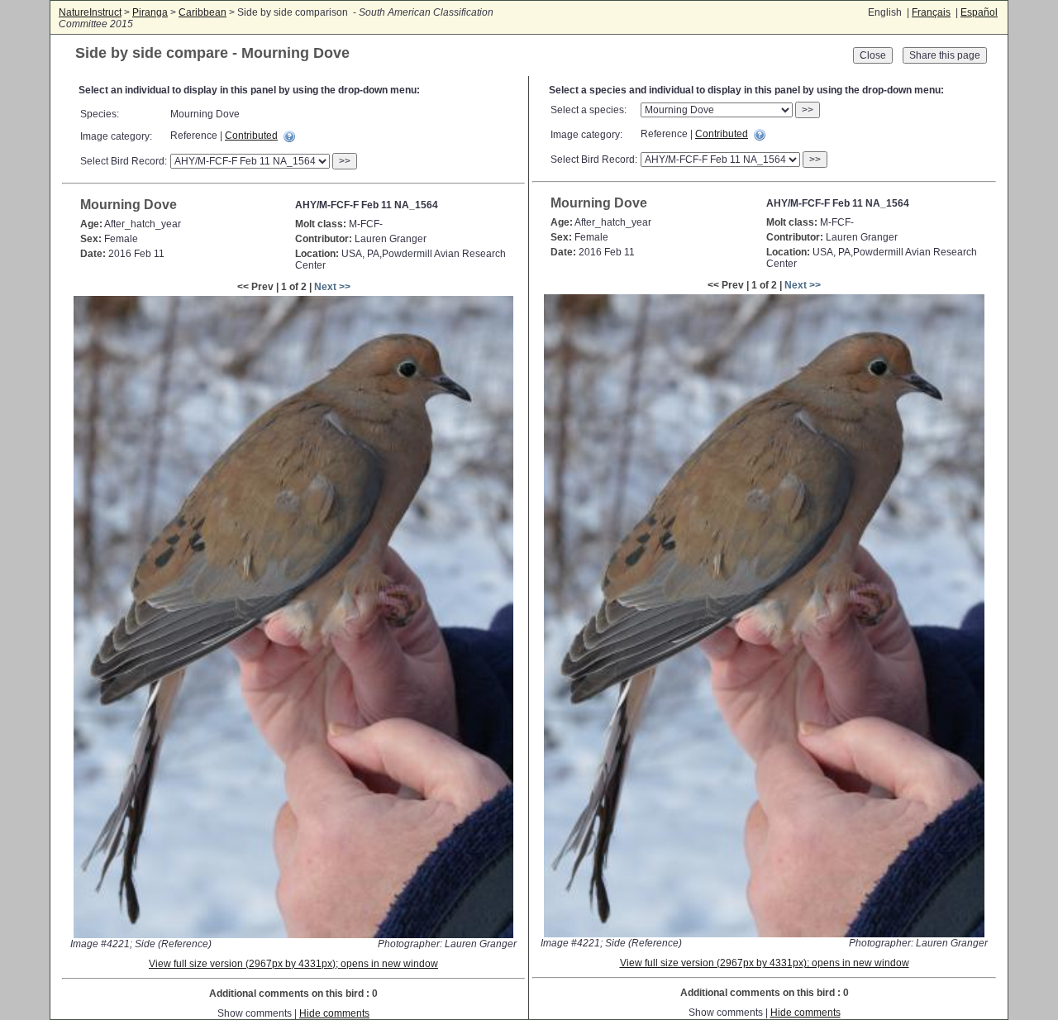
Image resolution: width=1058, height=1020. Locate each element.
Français (931, 12)
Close (873, 55)
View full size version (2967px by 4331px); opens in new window (293, 964)
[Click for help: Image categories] (289, 136)
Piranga (150, 12)
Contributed (251, 135)
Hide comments (334, 1013)
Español (979, 12)
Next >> (332, 287)
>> (344, 161)
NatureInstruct (90, 12)
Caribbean (202, 12)
